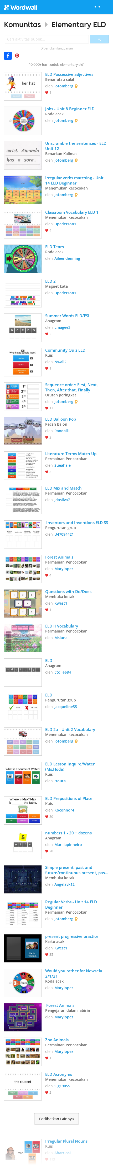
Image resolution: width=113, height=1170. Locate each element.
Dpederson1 (65, 223)
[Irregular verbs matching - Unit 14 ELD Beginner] (23, 189)
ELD (48, 660)
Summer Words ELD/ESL (67, 315)
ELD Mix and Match (64, 488)
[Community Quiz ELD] (23, 361)
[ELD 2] (23, 292)
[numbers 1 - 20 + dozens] (23, 844)
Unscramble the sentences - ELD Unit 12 (76, 146)
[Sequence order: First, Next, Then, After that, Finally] (23, 396)
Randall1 (62, 430)
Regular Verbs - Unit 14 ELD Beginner (71, 904)
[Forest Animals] (23, 568)
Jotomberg (63, 85)
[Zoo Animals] (23, 1051)
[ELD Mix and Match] (23, 499)
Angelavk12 (64, 884)
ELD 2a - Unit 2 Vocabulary (70, 729)
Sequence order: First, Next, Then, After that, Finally (72, 387)
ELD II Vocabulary (61, 626)
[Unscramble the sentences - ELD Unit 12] (23, 155)
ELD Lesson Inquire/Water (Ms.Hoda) (70, 766)
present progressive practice (72, 936)
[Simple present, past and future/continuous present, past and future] (23, 879)
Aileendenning (67, 258)
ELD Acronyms (58, 1074)
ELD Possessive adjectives (69, 74)
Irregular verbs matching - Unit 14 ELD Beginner (75, 180)
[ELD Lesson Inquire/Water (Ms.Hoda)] (23, 775)
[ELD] (23, 672)
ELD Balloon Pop (60, 419)
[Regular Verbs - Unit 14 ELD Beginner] (23, 913)
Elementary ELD (79, 24)
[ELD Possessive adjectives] (23, 86)
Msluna (61, 637)
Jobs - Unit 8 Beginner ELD (70, 108)
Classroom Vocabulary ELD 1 (72, 212)
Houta (60, 780)
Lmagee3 (62, 327)
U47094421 (64, 534)
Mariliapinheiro (68, 844)
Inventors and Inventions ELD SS (76, 522)
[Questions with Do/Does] (23, 603)
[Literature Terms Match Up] (23, 465)
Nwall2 (60, 361)
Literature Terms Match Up (70, 453)
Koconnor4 (64, 810)
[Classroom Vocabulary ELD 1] (23, 224)
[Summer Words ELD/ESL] (23, 327)
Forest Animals (59, 557)
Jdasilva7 (62, 499)
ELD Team (54, 246)
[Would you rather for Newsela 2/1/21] (23, 982)
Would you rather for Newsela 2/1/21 (74, 973)
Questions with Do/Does (68, 591)
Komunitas (22, 24)
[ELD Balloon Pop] (23, 430)
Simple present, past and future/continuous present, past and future (76, 870)
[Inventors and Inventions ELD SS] (23, 534)
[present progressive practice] (23, 948)
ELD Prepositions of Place (69, 798)
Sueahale (62, 465)
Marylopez (63, 568)
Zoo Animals (57, 1039)
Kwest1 (60, 603)
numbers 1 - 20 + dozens (68, 832)
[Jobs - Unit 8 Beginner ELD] (23, 120)
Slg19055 (62, 1085)
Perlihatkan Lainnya (56, 1119)
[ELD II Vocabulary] (23, 637)
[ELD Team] (23, 258)
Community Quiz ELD (65, 350)
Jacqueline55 (65, 706)
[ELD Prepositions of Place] (23, 810)
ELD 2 (50, 281)
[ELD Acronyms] (23, 1086)
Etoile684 (62, 672)
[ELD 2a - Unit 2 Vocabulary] (23, 741)
